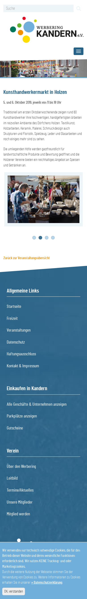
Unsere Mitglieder (20, 502)
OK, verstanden (13, 591)
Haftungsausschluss (21, 354)
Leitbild (12, 478)
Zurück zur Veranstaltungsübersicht (26, 258)
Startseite (14, 306)
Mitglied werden (18, 514)
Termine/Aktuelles (20, 490)
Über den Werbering (21, 466)
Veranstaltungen (19, 330)
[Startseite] (47, 30)
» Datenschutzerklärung (46, 582)
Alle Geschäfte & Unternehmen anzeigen (36, 404)
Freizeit (12, 318)
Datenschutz (16, 342)
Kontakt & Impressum (23, 366)
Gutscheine (15, 428)
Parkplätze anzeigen (22, 416)
